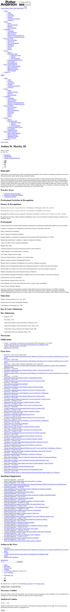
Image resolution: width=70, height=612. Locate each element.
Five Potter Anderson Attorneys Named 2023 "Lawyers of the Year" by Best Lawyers (27, 399)
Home (5, 565)
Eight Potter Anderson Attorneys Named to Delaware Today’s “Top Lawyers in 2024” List (28, 370)
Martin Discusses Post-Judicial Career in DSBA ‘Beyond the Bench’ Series (24, 504)
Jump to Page (4, 560)
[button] (5, 167)
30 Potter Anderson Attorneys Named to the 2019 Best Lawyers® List (23, 445)
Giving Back (11, 15)
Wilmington (7, 155)
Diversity (10, 17)
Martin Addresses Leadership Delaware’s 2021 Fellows (19, 492)
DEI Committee (12, 70)
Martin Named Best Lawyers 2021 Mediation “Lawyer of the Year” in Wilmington (26, 420)
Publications (11, 44)
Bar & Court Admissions (11, 309)
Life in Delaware (15, 58)
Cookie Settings (5, 8)
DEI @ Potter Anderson (10, 64)
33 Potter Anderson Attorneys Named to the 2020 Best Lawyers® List (23, 436)
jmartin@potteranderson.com (12, 158)
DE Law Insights (8, 38)
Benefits (13, 57)
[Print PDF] (5, 164)
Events (9, 47)
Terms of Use (40, 583)
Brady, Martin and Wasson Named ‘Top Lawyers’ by (23, 429)
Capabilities (7, 29)
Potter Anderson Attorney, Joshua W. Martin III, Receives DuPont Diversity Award (26, 460)
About (6, 11)
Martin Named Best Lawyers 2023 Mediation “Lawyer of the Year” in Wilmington (26, 393)
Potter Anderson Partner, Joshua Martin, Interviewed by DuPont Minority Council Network (28, 463)
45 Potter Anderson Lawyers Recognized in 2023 (24, 396)
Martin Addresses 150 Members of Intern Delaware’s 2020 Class (21, 513)
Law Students (11, 61)
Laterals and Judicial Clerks (15, 60)
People (6, 21)
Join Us (6, 51)
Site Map (6, 569)
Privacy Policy (8, 568)
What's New (11, 41)
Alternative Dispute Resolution (12, 193)
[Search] (25, 8)
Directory (10, 26)
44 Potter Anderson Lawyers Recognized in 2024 (24, 381)
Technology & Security (14, 18)
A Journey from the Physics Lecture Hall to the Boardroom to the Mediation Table (26, 344)
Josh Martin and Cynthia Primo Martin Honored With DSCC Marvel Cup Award (26, 442)
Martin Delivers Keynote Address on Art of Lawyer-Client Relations (22, 510)
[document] (35, 600)
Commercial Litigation (10, 196)
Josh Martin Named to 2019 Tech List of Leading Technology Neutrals (23, 439)
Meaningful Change (13, 69)
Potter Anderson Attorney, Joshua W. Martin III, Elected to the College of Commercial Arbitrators (30, 457)
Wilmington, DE (8, 575)
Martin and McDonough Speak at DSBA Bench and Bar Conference (22, 541)
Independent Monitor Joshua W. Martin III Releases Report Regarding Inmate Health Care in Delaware (32, 472)
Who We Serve (12, 34)
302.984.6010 (8, 156)
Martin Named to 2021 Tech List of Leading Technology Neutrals (22, 411)
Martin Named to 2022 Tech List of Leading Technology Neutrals (22, 402)
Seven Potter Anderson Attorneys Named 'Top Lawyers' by (24, 390)
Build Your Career (12, 54)
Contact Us (11, 20)
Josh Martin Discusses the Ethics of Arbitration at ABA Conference (22, 534)
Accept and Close (15, 586)
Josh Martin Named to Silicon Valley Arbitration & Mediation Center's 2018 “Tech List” (28, 451)
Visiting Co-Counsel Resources (16, 37)
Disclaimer (7, 566)
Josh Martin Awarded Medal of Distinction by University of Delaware (23, 454)
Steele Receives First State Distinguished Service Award (19, 414)
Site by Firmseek (8, 572)
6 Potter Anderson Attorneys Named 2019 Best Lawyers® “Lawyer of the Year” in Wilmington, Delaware (32, 448)
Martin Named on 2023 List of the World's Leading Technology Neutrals (23, 387)
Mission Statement (12, 67)
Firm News (11, 46)
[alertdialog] (35, 600)
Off (8, 603)
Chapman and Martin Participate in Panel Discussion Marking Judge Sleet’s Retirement (27, 531)
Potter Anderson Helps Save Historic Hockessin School (19, 466)
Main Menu (20, 8)
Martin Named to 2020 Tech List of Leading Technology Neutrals (22, 426)
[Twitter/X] (5, 578)
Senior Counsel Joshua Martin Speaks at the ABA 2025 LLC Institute (23, 481)
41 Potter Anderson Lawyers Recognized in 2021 (24, 417)
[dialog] (35, 585)
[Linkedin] (5, 581)
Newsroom (5, 335)
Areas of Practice (12, 32)
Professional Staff (12, 63)
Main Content (13, 8)
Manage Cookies (5, 586)
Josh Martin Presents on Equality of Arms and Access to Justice (21, 528)
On (4, 603)
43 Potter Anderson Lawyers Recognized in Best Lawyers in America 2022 (24, 408)
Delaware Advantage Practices (16, 35)
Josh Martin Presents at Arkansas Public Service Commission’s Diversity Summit (26, 525)
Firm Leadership (12, 28)
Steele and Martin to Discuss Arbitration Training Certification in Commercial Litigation (27, 489)
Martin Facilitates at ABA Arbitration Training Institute (18, 498)
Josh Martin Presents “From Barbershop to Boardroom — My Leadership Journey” (26, 507)
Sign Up (10, 49)
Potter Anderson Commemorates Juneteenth (16, 384)
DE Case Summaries (13, 43)
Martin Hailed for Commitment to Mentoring (16, 423)
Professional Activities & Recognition (17, 200)
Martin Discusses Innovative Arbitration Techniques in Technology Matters (24, 501)
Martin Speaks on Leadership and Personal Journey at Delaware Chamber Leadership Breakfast (30, 495)
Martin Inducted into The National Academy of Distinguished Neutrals (23, 377)
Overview (10, 14)
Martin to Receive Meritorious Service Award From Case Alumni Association (25, 432)
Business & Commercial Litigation (13, 195)
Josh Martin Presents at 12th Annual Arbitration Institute (19, 522)
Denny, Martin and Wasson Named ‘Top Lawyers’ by (23, 405)
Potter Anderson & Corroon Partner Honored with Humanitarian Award (23, 469)
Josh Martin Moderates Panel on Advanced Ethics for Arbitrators (21, 537)
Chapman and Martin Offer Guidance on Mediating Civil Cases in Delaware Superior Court (29, 516)
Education (5, 296)
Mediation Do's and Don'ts (11, 347)
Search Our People (13, 25)
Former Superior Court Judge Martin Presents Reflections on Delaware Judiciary (25, 519)
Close (2, 610)
